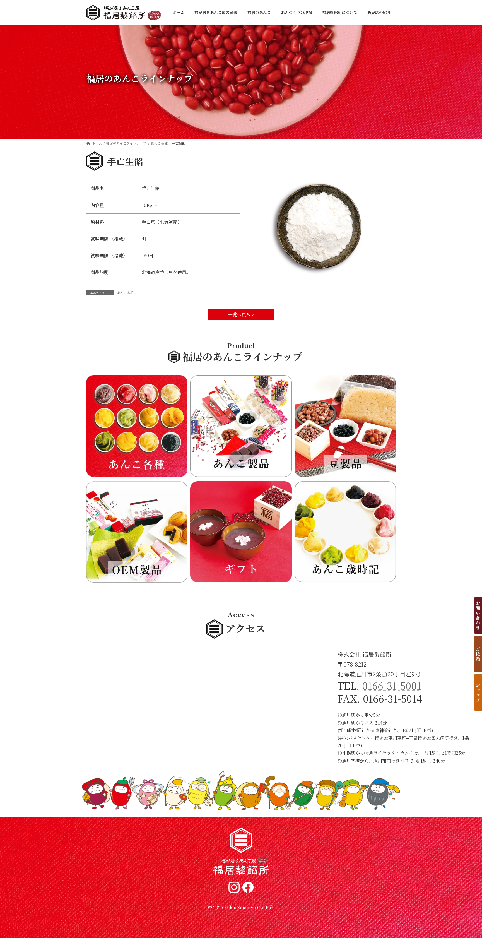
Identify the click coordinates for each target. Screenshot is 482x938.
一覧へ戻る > (241, 315)
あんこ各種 (125, 292)
